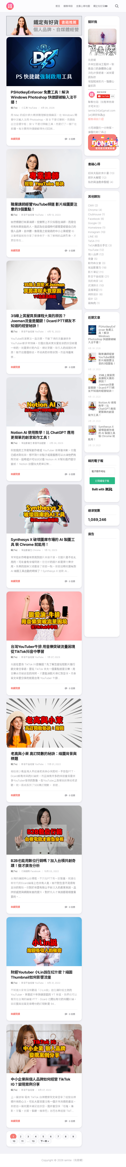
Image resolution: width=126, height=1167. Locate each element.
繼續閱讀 (15, 138)
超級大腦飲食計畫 (98, 173)
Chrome (37, 550)
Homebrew (95, 227)
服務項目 (68, 6)
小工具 (24, 107)
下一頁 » (45, 1141)
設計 (90, 298)
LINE (91, 236)
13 (33, 1141)
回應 (72, 139)
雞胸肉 (92, 303)
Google (92, 223)
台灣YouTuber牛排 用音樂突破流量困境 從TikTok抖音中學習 (43, 649)
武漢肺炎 (93, 285)
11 (22, 1141)
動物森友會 (94, 263)
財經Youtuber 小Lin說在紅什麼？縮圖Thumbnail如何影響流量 (42, 974)
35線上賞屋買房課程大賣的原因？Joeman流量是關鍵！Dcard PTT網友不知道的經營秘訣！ (43, 321)
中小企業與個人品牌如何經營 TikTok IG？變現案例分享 (40, 1081)
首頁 (57, 6)
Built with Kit (102, 489)
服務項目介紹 (96, 119)
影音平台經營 (27, 214)
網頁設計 (93, 294)
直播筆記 (93, 289)
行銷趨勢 (25, 871)
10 (14, 1141)
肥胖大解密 (94, 177)
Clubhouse (94, 214)
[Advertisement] (102, 587)
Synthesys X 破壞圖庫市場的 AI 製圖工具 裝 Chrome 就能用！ (43, 542)
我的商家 (93, 281)
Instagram (94, 232)
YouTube (32, 107)
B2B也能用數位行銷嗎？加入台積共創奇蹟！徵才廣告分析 (43, 863)
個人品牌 (93, 254)
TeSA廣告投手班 (98, 245)
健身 (90, 258)
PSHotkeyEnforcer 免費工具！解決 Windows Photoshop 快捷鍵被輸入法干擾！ (44, 97)
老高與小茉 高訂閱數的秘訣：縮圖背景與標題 (44, 756)
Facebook (35, 871)
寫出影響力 (26, 443)
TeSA (91, 241)
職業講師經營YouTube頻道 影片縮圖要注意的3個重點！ (44, 206)
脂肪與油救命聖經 (98, 182)
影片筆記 (93, 272)
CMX (91, 205)
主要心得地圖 (83, 6)
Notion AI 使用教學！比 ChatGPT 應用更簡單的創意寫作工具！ (42, 435)
